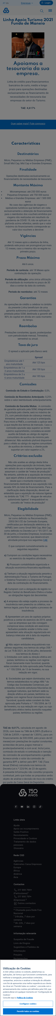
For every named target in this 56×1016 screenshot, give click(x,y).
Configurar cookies (28, 1004)
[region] (28, 988)
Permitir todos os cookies (28, 1011)
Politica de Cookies (25, 998)
